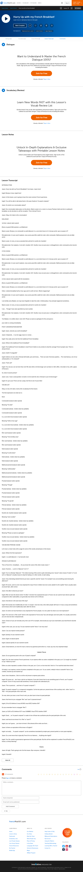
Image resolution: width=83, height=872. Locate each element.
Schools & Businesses (32, 848)
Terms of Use (67, 867)
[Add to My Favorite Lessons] (35, 25)
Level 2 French (13, 8)
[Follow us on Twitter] (63, 846)
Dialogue (8, 38)
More (39, 3)
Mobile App (12, 850)
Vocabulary (25, 3)
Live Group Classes (14, 843)
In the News (30, 843)
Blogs (28, 850)
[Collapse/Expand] (41, 769)
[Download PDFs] (46, 25)
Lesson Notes (34, 38)
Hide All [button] (7, 760)
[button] (62, 3)
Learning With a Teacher (51, 845)
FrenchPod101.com (51, 867)
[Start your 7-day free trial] (67, 833)
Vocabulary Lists (13, 838)
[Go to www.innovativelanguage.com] (41, 864)
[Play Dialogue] (3, 44)
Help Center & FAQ (49, 831)
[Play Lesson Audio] (6, 18)
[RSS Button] (3, 774)
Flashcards (12, 836)
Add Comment (10, 806)
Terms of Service (58, 868)
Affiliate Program (31, 852)
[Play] (3, 90)
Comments (62, 38)
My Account (48, 838)
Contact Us (47, 848)
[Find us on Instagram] (67, 849)
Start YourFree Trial (76, 3)
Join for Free (41, 73)
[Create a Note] (41, 25)
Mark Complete (20, 25)
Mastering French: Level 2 (28, 31)
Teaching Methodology (50, 843)
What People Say (31, 838)
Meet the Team (31, 836)
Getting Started (48, 834)
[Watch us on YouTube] (67, 846)
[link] (61, 8)
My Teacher (33, 3)
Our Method (30, 831)
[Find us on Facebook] (70, 846)
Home (10, 831)
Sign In (67, 3)
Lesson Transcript (49, 38)
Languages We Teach (32, 845)
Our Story (29, 834)
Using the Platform (49, 841)
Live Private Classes (14, 841)
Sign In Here (47, 79)
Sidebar (79, 8)
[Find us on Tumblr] (63, 849)
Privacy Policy (60, 867)
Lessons (19, 3)
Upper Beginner (49, 31)
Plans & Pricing (31, 841)
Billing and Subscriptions (51, 836)
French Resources (14, 845)
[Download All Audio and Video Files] (52, 25)
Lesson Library (5, 8)
